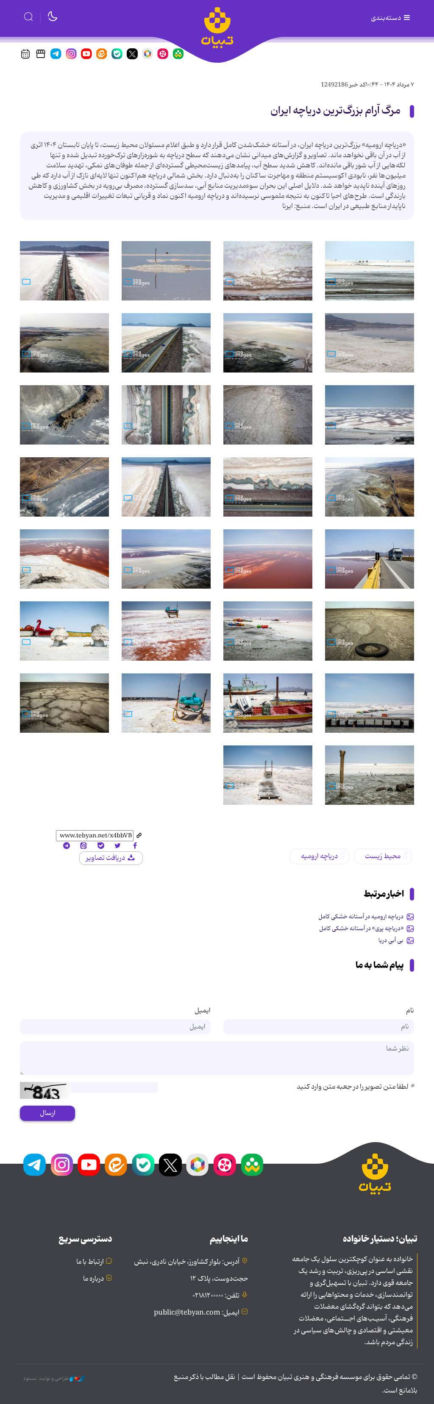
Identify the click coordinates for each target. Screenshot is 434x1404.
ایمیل (203, 1011)
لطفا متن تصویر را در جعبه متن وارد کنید (355, 1087)
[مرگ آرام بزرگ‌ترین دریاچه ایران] (369, 270)
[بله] (100, 846)
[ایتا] (83, 846)
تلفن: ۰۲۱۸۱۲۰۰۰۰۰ (215, 1295)
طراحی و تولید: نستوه (46, 1378)
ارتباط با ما (90, 1262)
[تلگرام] (66, 846)
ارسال (48, 1113)
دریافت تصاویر (106, 858)
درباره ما (93, 1278)
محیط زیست (383, 856)
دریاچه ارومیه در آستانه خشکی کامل (360, 916)
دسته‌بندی (386, 18)
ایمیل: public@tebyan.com (196, 1312)
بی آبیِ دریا (390, 940)
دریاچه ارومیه (319, 856)
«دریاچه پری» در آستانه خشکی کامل (361, 928)
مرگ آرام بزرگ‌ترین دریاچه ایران (335, 111)
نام (410, 1011)
